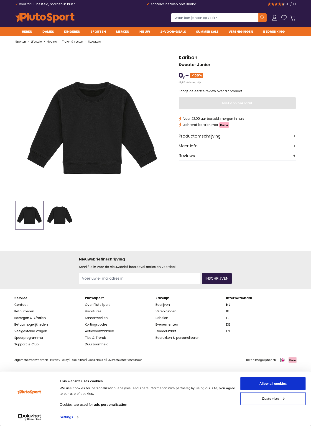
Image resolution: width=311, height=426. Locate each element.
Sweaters (94, 41)
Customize (270, 398)
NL (228, 304)
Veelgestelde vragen (30, 331)
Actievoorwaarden (99, 331)
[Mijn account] (275, 17)
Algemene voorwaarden (31, 360)
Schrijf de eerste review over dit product (210, 91)
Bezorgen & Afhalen (30, 318)
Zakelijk (162, 298)
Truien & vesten (72, 41)
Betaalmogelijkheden (31, 324)
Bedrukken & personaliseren (177, 337)
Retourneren (24, 311)
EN (228, 331)
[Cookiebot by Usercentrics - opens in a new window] (29, 417)
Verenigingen (241, 31)
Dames (48, 31)
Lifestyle (36, 41)
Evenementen (167, 324)
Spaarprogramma (28, 337)
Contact (21, 304)
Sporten (98, 31)
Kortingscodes (96, 324)
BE (227, 311)
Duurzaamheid (96, 344)
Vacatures (93, 311)
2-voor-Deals (173, 31)
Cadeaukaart (166, 331)
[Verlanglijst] (284, 17)
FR (227, 318)
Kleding (52, 41)
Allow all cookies (273, 383)
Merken (122, 31)
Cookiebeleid (97, 360)
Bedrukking (274, 31)
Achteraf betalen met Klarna (173, 4)
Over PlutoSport (97, 304)
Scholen (162, 318)
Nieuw (144, 31)
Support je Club (26, 344)
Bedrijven (163, 304)
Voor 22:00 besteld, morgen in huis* (47, 4)
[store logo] (44, 18)
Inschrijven (216, 278)
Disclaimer (78, 360)
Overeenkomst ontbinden (125, 360)
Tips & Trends (96, 337)
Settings (66, 417)
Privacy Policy (59, 360)
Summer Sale (207, 31)
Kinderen (72, 31)
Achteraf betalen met (201, 124)
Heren (27, 31)
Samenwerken (96, 318)
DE (228, 324)
